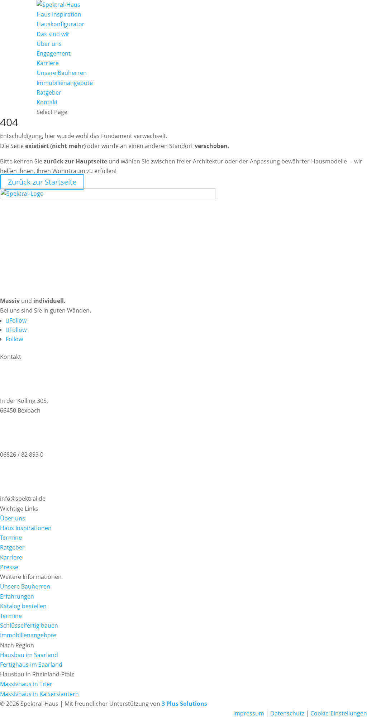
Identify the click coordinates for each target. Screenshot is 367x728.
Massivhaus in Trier (26, 684)
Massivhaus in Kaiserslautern (39, 694)
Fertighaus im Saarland (31, 664)
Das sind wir (53, 34)
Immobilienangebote (65, 83)
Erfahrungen (17, 596)
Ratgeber (49, 92)
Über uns (49, 44)
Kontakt (47, 102)
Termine (11, 538)
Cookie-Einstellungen (338, 713)
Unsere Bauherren (62, 73)
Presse (9, 567)
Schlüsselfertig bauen (29, 625)
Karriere (48, 63)
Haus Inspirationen (26, 528)
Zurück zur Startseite (42, 182)
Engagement (54, 53)
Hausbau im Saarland (29, 655)
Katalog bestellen (23, 606)
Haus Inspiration (59, 14)
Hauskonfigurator (61, 24)
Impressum (248, 713)
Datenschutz (287, 713)
